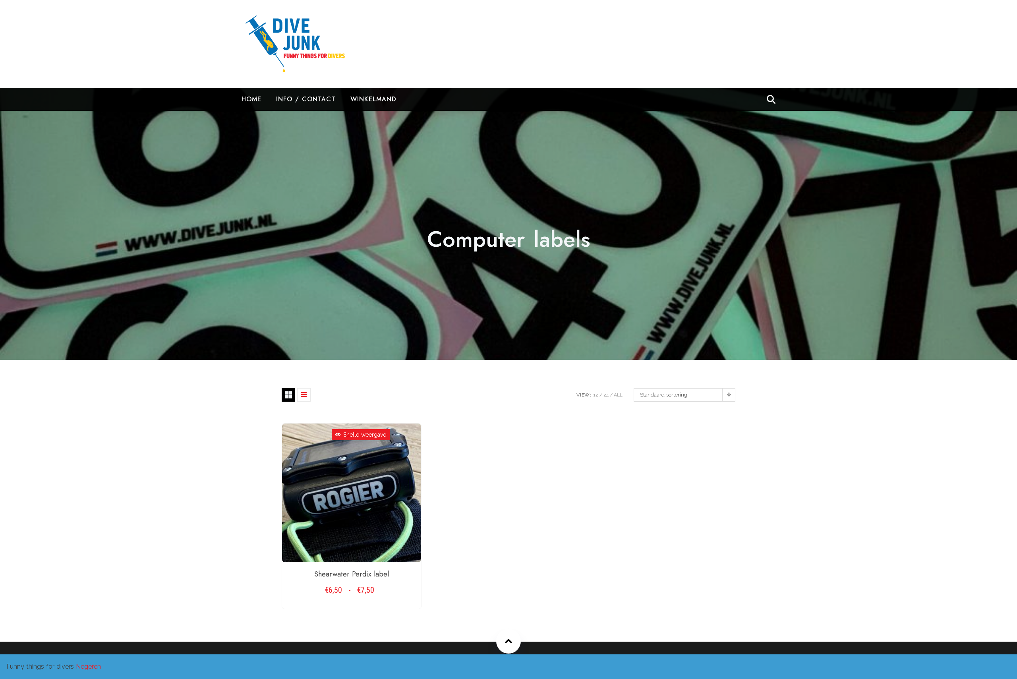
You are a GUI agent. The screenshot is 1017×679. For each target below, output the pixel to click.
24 (606, 395)
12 (596, 395)
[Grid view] (288, 395)
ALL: (619, 395)
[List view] (304, 395)
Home (251, 99)
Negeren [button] (88, 666)
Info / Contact (306, 99)
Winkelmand (373, 99)
